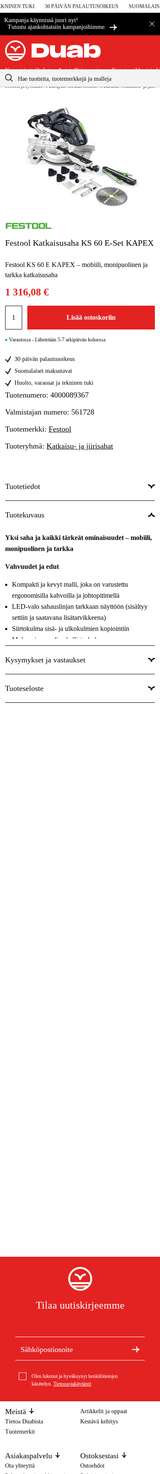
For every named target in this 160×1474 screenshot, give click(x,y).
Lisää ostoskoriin (91, 317)
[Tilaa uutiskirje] (136, 1348)
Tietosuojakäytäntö (72, 1384)
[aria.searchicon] (9, 78)
